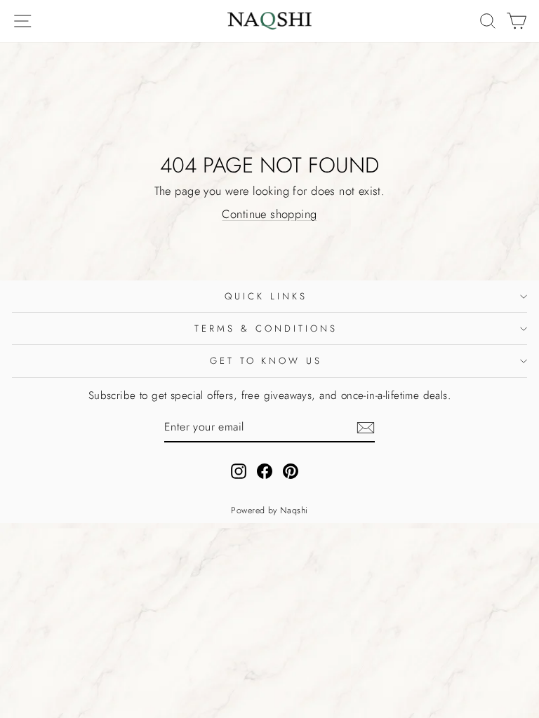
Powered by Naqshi (269, 510)
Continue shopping (269, 213)
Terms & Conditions (266, 328)
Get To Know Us (266, 360)
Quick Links (266, 296)
